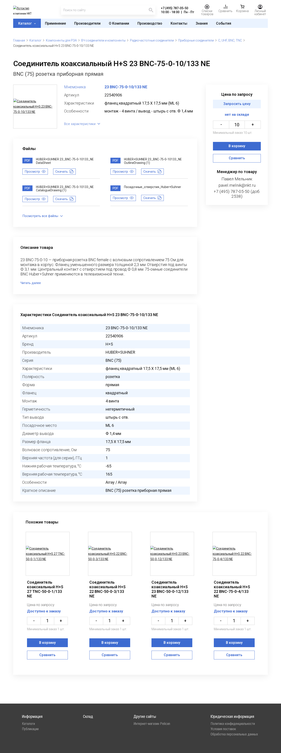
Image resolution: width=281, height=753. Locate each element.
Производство (149, 23)
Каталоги (28, 724)
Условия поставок (223, 729)
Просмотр (32, 172)
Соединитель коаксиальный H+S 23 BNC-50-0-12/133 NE (169, 589)
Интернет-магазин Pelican (151, 724)
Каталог (25, 23)
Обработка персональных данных (234, 734)
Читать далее (30, 283)
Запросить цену (236, 104)
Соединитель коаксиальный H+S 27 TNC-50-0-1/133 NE (45, 589)
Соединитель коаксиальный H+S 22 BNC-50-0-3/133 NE (107, 589)
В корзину (237, 146)
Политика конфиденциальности (233, 724)
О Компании (119, 23)
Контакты (179, 23)
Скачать (61, 172)
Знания (202, 23)
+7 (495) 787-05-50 (174, 8)
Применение (55, 23)
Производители (87, 23)
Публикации (30, 729)
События (223, 23)
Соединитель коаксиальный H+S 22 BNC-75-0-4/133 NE (232, 589)
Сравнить (237, 158)
